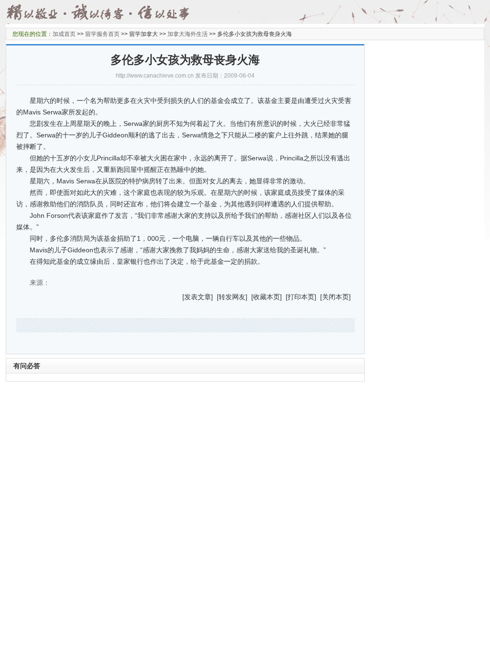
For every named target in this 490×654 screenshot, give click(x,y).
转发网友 (232, 297)
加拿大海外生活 (187, 34)
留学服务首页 (102, 34)
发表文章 (197, 297)
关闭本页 (335, 297)
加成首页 (64, 34)
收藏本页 (266, 297)
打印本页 (301, 297)
